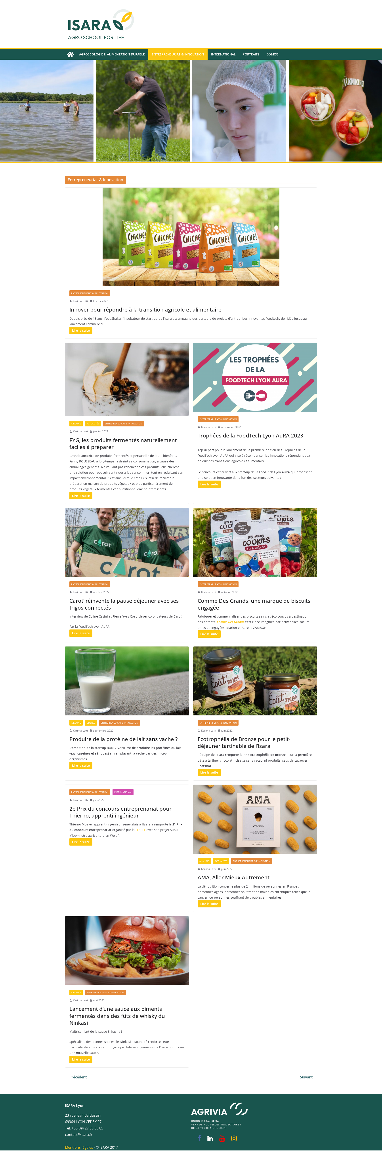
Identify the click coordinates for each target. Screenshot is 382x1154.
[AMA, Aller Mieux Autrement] (255, 819)
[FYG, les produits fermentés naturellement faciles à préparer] (127, 379)
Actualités (93, 423)
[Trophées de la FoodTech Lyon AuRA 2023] (255, 377)
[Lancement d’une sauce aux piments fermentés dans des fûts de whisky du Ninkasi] (127, 950)
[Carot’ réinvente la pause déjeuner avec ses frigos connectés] (127, 542)
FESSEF (141, 830)
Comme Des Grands (230, 622)
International (223, 54)
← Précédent (76, 1077)
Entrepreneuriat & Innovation (178, 54)
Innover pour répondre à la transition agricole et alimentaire (145, 309)
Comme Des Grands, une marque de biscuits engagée (254, 604)
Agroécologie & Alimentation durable (112, 54)
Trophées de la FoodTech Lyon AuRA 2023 (250, 435)
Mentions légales (79, 1147)
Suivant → (308, 1077)
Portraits (251, 54)
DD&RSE (272, 54)
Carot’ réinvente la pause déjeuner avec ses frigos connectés (124, 604)
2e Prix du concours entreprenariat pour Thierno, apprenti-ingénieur (120, 812)
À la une (76, 423)
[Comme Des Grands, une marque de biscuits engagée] (255, 542)
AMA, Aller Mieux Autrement (233, 877)
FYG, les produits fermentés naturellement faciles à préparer (123, 443)
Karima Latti (80, 301)
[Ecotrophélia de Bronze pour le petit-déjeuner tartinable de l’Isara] (255, 680)
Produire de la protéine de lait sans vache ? (123, 739)
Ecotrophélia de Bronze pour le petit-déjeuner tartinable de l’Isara (244, 742)
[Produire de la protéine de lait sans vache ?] (127, 680)
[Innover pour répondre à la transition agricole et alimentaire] (191, 237)
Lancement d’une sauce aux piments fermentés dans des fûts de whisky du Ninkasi (117, 1015)
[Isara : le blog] (70, 54)
